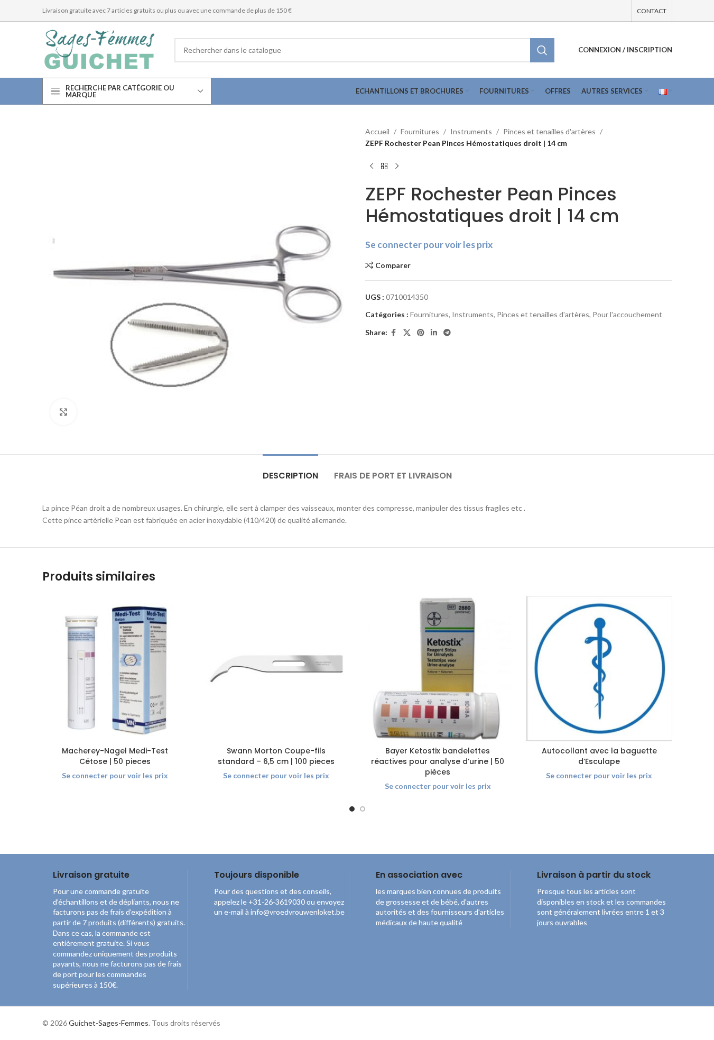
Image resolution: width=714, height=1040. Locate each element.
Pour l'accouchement (627, 314)
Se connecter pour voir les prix (429, 244)
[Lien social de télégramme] (447, 333)
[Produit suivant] (397, 166)
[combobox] (364, 50)
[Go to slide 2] (362, 809)
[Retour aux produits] (384, 166)
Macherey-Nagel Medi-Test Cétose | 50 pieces (115, 756)
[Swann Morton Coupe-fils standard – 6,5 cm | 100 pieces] (276, 669)
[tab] (290, 470)
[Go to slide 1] (352, 809)
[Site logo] (100, 48)
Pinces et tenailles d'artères (549, 131)
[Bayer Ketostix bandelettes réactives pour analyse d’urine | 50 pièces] (438, 669)
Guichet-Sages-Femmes (109, 1022)
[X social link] (407, 333)
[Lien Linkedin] (434, 333)
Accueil (377, 131)
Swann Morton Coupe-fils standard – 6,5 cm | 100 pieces (276, 756)
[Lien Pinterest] (421, 333)
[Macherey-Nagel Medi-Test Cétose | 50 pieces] (115, 669)
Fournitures (420, 131)
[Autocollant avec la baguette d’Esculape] (599, 669)
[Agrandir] (63, 412)
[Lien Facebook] (393, 333)
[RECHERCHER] (542, 50)
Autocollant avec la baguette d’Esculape (599, 756)
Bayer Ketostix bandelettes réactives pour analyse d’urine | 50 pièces (437, 761)
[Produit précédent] (371, 166)
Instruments (471, 131)
